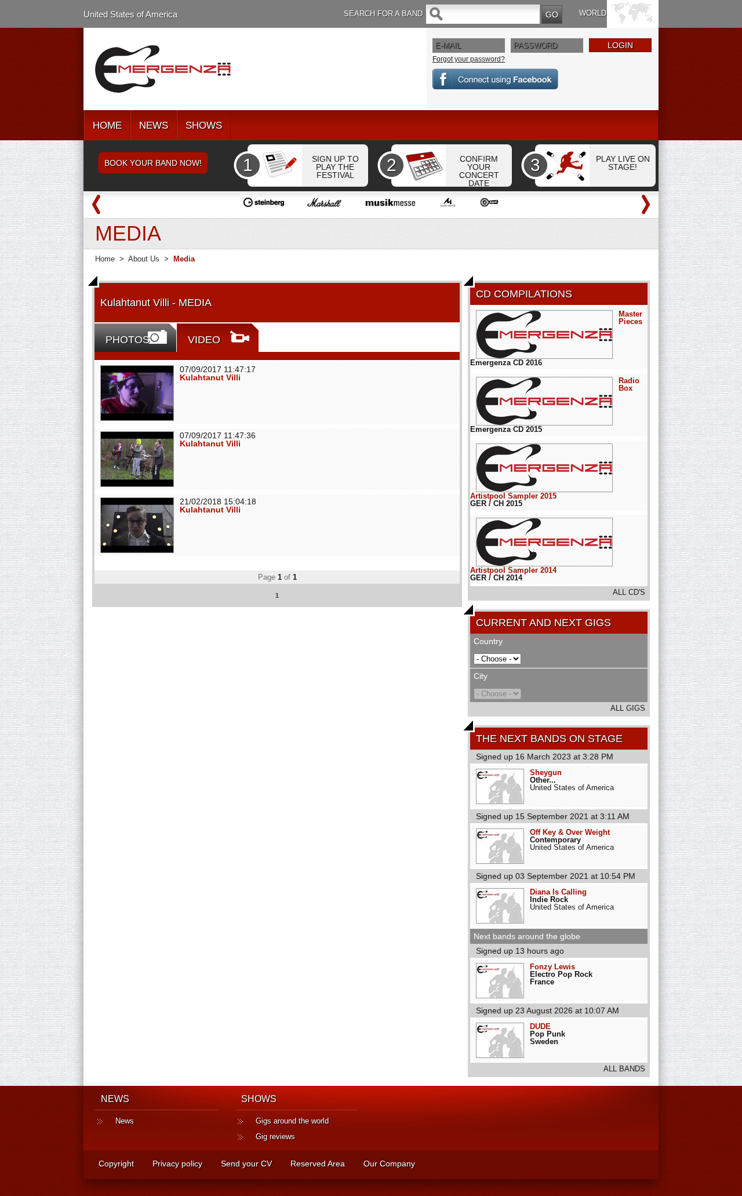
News (124, 1121)
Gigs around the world (292, 1121)
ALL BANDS (624, 1069)
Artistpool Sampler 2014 (513, 570)
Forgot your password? (468, 59)
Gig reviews (275, 1136)
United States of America (130, 14)
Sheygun (546, 772)
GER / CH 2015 (496, 503)
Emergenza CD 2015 (506, 429)
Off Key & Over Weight (570, 832)
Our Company (389, 1163)
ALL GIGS (627, 708)
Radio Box (629, 384)
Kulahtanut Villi (210, 377)
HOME (107, 125)
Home (105, 259)
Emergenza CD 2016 (506, 362)
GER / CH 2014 (496, 577)
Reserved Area (317, 1163)
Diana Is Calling (558, 892)
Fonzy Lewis (552, 966)
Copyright (116, 1163)
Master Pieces (630, 318)
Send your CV (246, 1163)
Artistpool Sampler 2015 (513, 496)
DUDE (540, 1026)
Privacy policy (177, 1163)
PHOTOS (128, 340)
